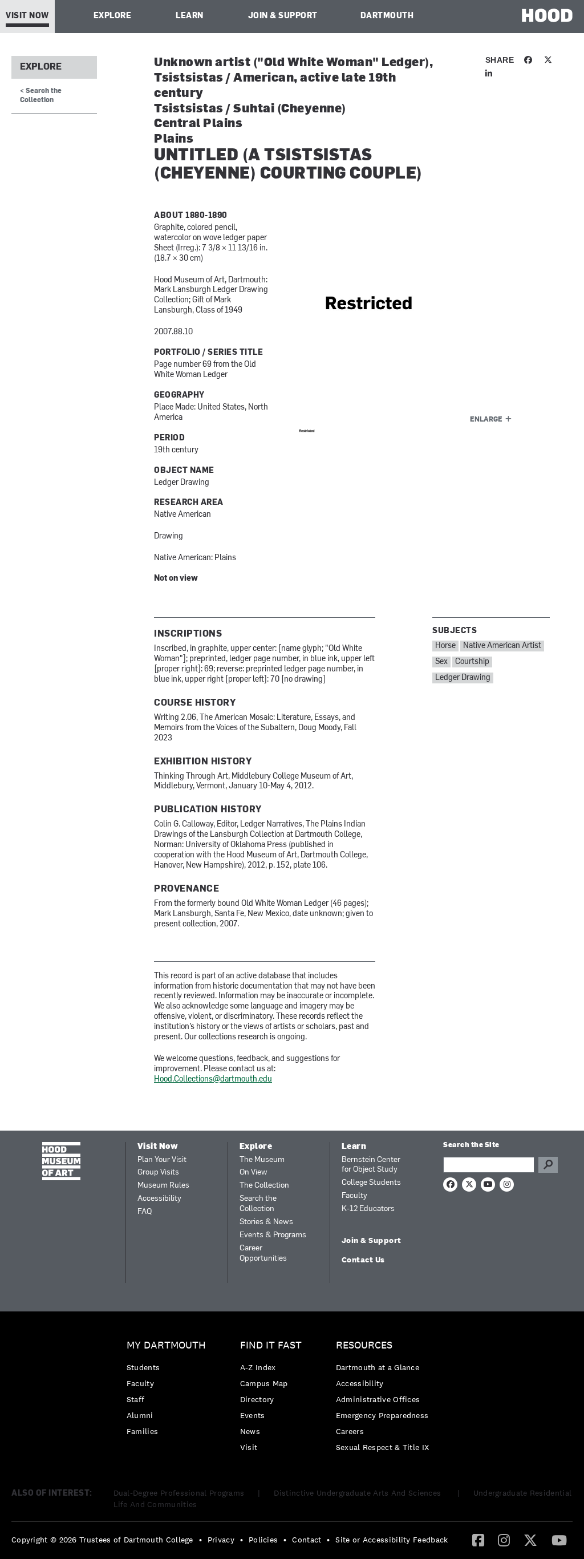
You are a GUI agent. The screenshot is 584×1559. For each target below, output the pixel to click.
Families (142, 1431)
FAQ (144, 1212)
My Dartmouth (166, 1345)
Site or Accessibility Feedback (391, 1539)
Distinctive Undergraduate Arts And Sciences (358, 1493)
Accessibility (159, 1198)
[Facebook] (478, 1540)
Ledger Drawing (462, 678)
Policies (263, 1539)
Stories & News (266, 1222)
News (250, 1431)
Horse (445, 646)
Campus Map (264, 1383)
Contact (306, 1539)
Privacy (221, 1539)
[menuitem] (169, 1391)
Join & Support (283, 16)
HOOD (547, 15)
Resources (364, 1345)
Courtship (472, 662)
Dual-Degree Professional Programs (179, 1493)
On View (253, 1172)
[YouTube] (559, 1540)
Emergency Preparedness (382, 1415)
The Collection (264, 1185)
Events (252, 1415)
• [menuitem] (200, 1539)
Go (548, 1165)
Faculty (354, 1196)
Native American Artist (502, 646)
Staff (136, 1399)
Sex (441, 662)
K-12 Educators (368, 1209)
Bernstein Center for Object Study (371, 1165)
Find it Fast (271, 1345)
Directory (257, 1399)
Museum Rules (163, 1185)
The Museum (262, 1160)
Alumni (140, 1415)
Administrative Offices (378, 1399)
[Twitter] (530, 1540)
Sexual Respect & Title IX (382, 1447)
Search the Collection (258, 1203)
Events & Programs (273, 1235)
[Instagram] (504, 1540)
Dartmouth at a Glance (377, 1367)
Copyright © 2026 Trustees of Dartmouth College (102, 1539)
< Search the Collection (41, 95)
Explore (113, 16)
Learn (190, 16)
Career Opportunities (263, 1253)
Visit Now (27, 16)
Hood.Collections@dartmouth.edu (213, 1079)
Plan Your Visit (161, 1160)
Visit (249, 1447)
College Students (371, 1183)
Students (143, 1367)
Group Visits (158, 1172)
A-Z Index (258, 1367)
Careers (350, 1431)
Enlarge (486, 419)
